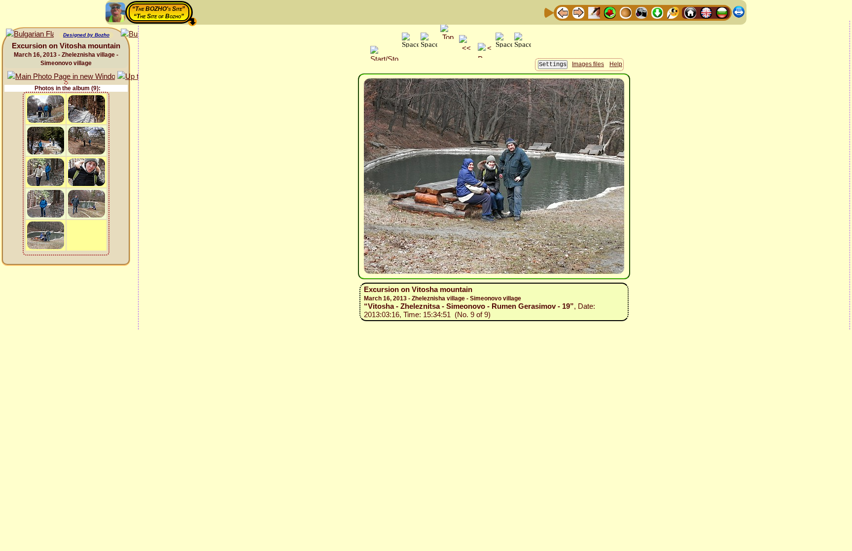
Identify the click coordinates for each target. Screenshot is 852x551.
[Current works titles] (626, 12)
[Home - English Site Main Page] (706, 12)
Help (615, 64)
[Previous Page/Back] (562, 12)
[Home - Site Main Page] (690, 12)
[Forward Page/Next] (578, 12)
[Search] (673, 12)
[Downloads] (657, 12)
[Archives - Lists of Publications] (594, 12)
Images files (588, 64)
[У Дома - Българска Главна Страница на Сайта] (722, 12)
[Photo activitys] (641, 12)
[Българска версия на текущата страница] (30, 34)
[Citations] (610, 12)
